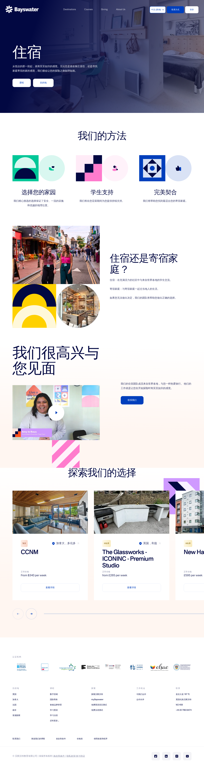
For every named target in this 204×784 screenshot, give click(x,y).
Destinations (69, 9)
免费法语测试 (97, 710)
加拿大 (15, 700)
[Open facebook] (156, 756)
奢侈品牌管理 (56, 705)
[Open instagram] (177, 756)
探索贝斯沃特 (97, 694)
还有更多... (54, 721)
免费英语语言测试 (99, 705)
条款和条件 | (60, 756)
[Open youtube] (187, 756)
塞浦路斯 (16, 715)
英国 (14, 694)
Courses (88, 9)
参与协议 (80, 756)
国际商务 (54, 700)
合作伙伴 (140, 700)
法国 (14, 705)
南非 (14, 710)
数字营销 (54, 694)
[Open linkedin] (166, 756)
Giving (104, 9)
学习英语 (54, 710)
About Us (120, 9)
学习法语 (54, 715)
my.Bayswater (97, 700)
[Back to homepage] (22, 10)
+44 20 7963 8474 (184, 710)
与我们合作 (141, 694)
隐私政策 (70, 756)
